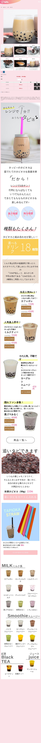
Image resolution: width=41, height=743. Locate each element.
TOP (1, 7)
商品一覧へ (20, 440)
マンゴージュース (32, 670)
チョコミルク (20, 595)
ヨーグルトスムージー (20, 630)
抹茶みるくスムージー (8, 645)
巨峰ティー (19, 674)
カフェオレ (8, 579)
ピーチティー (9, 675)
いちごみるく (32, 610)
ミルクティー (32, 579)
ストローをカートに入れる (20, 552)
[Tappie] (4, 2)
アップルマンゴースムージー (32, 646)
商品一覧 (4, 7)
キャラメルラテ (20, 580)
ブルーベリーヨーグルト (32, 595)
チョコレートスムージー (32, 630)
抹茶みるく (20, 610)
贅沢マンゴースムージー (20, 645)
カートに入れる (26, 307)
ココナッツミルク (8, 596)
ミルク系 (8, 7)
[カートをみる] (38, 1)
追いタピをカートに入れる (20, 497)
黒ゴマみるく (8, 610)
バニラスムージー (8, 630)
